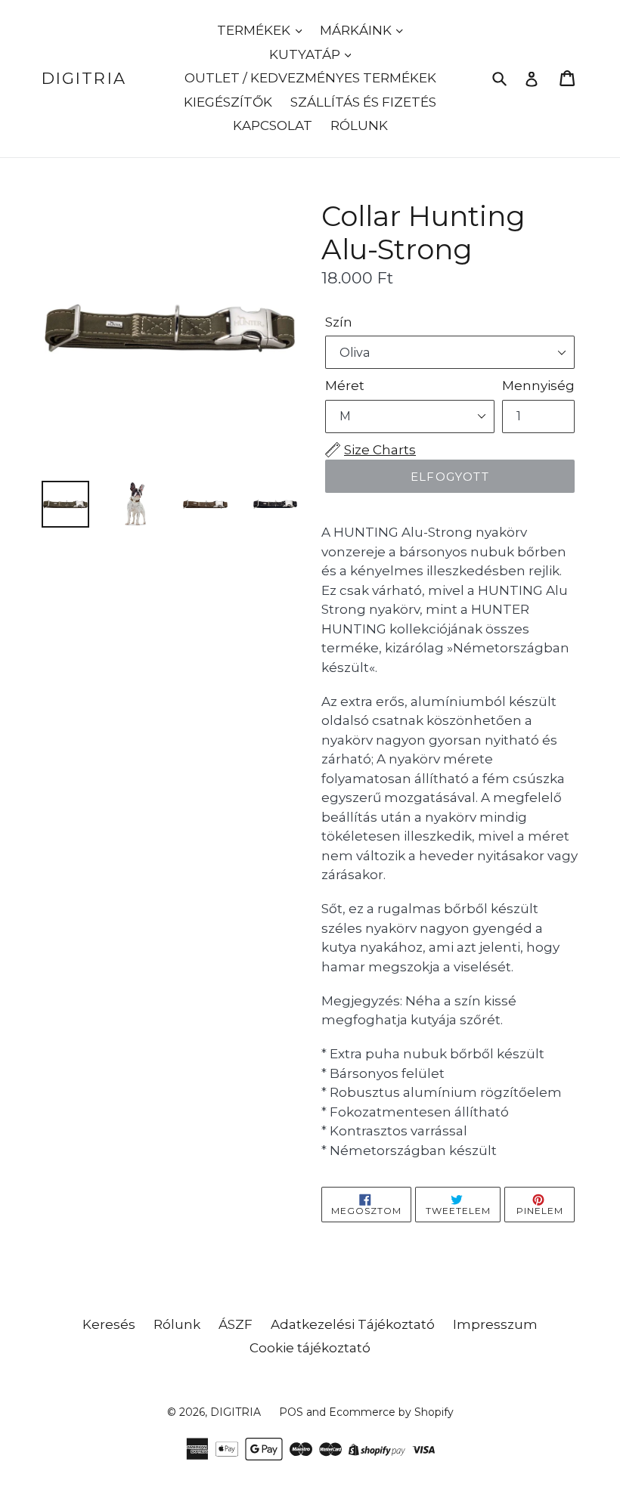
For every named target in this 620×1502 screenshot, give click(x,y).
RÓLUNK (359, 125)
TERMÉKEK (255, 30)
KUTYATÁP (306, 54)
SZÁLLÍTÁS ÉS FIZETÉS (363, 102)
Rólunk (176, 1324)
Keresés (108, 1324)
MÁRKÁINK (357, 30)
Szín (338, 322)
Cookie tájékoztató (310, 1347)
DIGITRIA (84, 78)
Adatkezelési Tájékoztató (353, 1324)
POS (291, 1412)
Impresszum (495, 1324)
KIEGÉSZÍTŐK (228, 102)
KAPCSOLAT (272, 125)
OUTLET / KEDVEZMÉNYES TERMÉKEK (310, 77)
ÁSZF (236, 1324)
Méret (344, 385)
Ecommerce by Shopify (391, 1412)
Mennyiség (538, 385)
